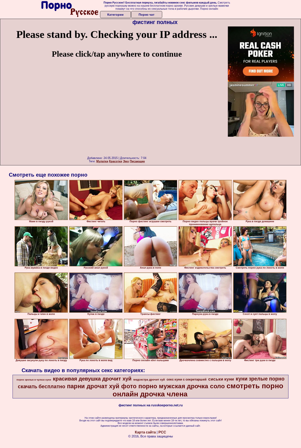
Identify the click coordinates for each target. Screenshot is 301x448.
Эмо (126, 161)
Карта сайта (145, 432)
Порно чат (146, 14)
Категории (115, 14)
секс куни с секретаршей (186, 379)
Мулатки (102, 161)
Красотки (115, 161)
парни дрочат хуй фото (102, 386)
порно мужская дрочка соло (181, 386)
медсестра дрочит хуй (149, 379)
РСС (162, 432)
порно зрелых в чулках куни (34, 379)
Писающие (137, 161)
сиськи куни (221, 379)
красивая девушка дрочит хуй (92, 379)
